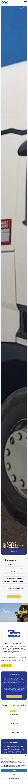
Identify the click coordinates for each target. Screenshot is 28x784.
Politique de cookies (10, 781)
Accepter (14, 770)
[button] (26, 756)
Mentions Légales (18, 781)
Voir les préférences (14, 778)
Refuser (14, 774)
